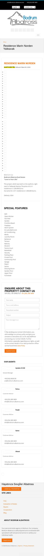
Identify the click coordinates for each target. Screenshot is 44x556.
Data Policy (21, 346)
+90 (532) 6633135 (10, 378)
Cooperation (7, 510)
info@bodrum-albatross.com (15, 2)
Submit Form (10, 351)
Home (4, 42)
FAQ (4, 501)
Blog (4, 513)
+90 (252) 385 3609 (32, 2)
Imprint (20, 546)
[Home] (22, 23)
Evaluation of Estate (10, 504)
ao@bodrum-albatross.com (13, 381)
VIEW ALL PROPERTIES (12, 489)
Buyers (5, 507)
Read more (7, 540)
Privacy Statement (29, 546)
